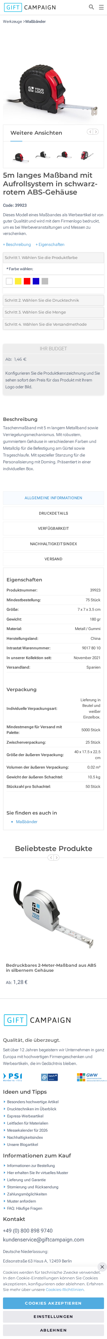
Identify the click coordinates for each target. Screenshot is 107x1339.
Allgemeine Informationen (53, 498)
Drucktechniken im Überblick (31, 1109)
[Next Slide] (96, 132)
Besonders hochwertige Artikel (33, 1102)
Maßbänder (35, 21)
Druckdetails (53, 513)
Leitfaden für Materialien (27, 1123)
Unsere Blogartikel (22, 1144)
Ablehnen (53, 1330)
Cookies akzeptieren (53, 1303)
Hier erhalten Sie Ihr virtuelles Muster (37, 1172)
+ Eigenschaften (50, 244)
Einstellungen (53, 1316)
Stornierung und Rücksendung (33, 1186)
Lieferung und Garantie (26, 1179)
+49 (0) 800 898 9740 (28, 1230)
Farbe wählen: (19, 269)
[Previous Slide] (90, 132)
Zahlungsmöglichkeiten (27, 1194)
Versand (53, 559)
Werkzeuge (13, 21)
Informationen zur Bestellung (31, 1165)
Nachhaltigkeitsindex (53, 544)
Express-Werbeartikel (25, 1116)
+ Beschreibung (17, 244)
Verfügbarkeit (53, 528)
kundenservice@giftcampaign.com (43, 1239)
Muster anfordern (21, 1201)
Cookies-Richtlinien (65, 1289)
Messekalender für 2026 (27, 1130)
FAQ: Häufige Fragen (24, 1208)
